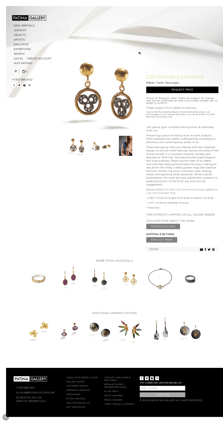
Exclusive (21, 44)
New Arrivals (24, 25)
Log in (18, 58)
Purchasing (73, 394)
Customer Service (77, 386)
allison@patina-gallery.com (35, 392)
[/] (29, 18)
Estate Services (76, 398)
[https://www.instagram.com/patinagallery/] (24, 85)
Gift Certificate (76, 407)
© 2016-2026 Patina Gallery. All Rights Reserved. (171, 400)
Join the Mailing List (78, 403)
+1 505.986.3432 (22, 79)
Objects (20, 35)
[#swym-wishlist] (15, 71)
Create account (39, 58)
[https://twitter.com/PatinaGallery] (19, 85)
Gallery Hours (75, 382)
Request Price (182, 89)
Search (19, 53)
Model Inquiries (113, 400)
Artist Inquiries (113, 395)
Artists (19, 39)
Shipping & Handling (78, 390)
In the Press (111, 391)
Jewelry (20, 30)
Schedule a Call (163, 226)
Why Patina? (23, 63)
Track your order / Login (82, 377)
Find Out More (162, 239)
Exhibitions (22, 49)
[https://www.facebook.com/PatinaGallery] (14, 85)
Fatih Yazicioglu (168, 82)
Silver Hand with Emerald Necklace (183, 189)
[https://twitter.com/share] (209, 249)
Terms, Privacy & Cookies (119, 404)
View (39, 279)
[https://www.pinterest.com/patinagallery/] (29, 85)
